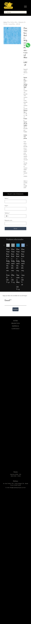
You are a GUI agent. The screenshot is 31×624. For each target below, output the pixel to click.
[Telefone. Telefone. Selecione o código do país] (7, 216)
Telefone (7, 213)
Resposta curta (8, 220)
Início (5, 22)
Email (6, 205)
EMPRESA (15, 326)
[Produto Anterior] (4, 245)
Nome (7, 198)
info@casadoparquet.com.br (18, 487)
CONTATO (15, 329)
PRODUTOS (15, 323)
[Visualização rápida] (8, 245)
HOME (15, 321)
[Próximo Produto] (27, 245)
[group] (15, 267)
